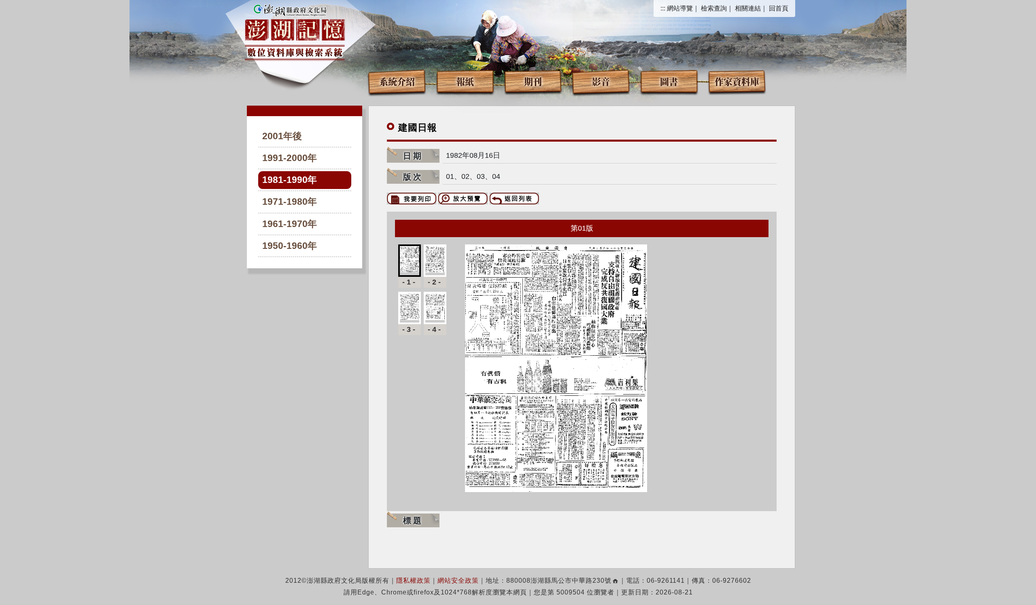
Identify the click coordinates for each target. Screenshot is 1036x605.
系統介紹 (397, 81)
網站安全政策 (458, 580)
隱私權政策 (413, 580)
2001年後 (282, 136)
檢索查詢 (714, 8)
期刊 (533, 81)
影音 (601, 81)
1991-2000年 (289, 158)
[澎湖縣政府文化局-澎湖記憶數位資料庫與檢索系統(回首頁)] (295, 31)
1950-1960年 (289, 246)
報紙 (465, 81)
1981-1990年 (289, 180)
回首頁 (778, 8)
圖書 (669, 81)
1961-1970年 (289, 224)
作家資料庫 (737, 81)
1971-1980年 (289, 202)
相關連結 (748, 8)
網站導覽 (680, 8)
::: (662, 8)
